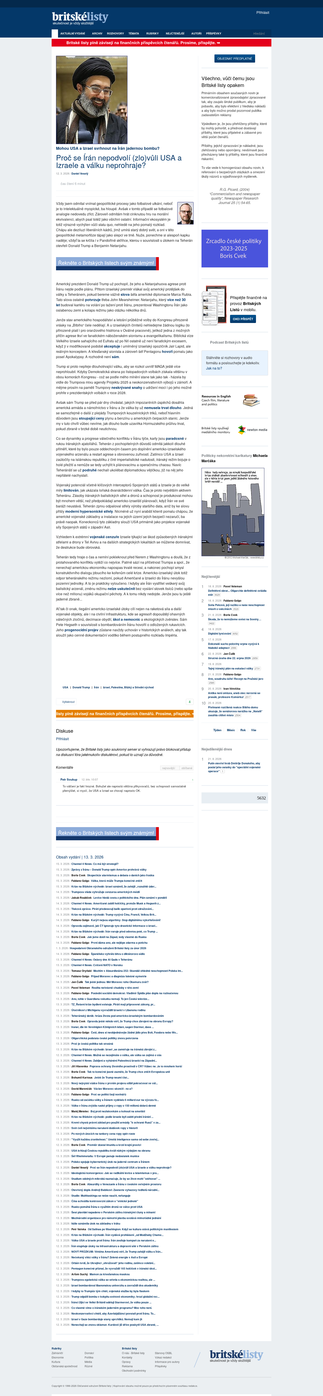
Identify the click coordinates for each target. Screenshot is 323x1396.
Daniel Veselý (79, 173)
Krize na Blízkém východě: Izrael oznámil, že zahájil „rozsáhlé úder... (113, 886)
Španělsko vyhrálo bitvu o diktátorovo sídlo (118, 954)
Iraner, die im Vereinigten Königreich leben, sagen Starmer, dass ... (112, 1027)
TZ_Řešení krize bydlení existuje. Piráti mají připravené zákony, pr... (113, 1004)
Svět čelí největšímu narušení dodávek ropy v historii (104, 1128)
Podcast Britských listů (229, 342)
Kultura (56, 1362)
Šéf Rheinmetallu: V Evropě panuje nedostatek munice (105, 1156)
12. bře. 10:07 (90, 779)
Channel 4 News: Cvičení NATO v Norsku (97, 965)
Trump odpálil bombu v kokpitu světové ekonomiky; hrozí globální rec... (115, 1297)
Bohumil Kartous (82, 1077)
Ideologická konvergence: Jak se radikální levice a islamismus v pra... (115, 1173)
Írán (96, 687)
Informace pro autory (167, 1362)
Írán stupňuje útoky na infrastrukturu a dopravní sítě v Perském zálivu (114, 1246)
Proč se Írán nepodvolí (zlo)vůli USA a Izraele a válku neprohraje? (130, 1167)
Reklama (127, 1366)
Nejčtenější (210, 576)
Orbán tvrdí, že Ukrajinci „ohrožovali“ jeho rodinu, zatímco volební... (113, 1263)
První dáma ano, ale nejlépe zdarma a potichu (119, 943)
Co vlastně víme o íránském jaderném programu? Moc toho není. (111, 1308)
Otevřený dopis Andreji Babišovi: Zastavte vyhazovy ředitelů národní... (115, 1190)
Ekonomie (58, 1357)
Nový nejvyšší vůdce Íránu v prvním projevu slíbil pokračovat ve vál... (114, 1083)
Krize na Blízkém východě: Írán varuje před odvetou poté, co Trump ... (114, 931)
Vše (253, 730)
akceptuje (112, 346)
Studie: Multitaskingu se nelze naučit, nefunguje (101, 1196)
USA (65, 687)
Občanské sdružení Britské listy (94, 1385)
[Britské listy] (107, 264)
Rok (243, 730)
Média (88, 1362)
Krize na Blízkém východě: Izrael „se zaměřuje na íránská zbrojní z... (113, 1049)
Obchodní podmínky (134, 1370)
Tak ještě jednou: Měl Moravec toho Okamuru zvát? (117, 982)
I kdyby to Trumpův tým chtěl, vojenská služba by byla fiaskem (110, 1291)
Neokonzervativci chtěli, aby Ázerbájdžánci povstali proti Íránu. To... (113, 1313)
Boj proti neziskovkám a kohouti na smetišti (118, 1111)
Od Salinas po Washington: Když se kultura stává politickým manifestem (133, 1229)
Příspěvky (213, 33)
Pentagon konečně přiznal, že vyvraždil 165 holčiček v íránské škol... (114, 1268)
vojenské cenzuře (104, 536)
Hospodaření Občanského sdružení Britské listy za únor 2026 (108, 948)
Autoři (196, 33)
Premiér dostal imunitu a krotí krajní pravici (114, 1145)
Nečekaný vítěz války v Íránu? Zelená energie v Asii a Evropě (109, 1257)
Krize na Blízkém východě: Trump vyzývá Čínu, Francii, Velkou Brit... (113, 914)
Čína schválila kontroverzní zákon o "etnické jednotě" (104, 1201)
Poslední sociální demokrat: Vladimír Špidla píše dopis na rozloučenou (134, 993)
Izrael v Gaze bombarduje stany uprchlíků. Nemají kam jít (106, 1319)
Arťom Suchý (79, 1274)
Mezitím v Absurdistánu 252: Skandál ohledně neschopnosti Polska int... (138, 971)
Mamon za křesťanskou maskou (110, 1274)
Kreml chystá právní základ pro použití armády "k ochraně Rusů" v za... (115, 1122)
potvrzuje (93, 299)
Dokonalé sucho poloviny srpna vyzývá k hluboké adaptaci (233, 646)
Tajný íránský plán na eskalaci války (234, 668)
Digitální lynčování (223, 633)
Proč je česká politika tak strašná (92, 1044)
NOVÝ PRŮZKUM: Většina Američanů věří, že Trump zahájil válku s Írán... (116, 1252)
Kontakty (127, 1357)
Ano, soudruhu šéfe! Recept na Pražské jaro (235, 680)
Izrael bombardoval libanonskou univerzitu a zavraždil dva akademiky (114, 1285)
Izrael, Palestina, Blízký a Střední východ (128, 687)
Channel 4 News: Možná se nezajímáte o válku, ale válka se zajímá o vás (116, 1055)
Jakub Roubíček (81, 898)
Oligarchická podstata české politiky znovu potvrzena (104, 1038)
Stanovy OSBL (163, 1353)
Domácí (89, 1353)
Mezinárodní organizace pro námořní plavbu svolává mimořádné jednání (116, 1218)
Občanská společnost (64, 1366)
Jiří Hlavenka (79, 1066)
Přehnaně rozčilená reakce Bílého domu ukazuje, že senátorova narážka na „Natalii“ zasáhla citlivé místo (235, 711)
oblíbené (186, 768)
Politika (89, 1357)
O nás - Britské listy (133, 1353)
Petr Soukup (68, 779)
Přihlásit (262, 12)
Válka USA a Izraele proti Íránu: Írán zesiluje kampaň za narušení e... (113, 1240)
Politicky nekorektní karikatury (234, 458)
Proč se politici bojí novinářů (108, 1094)
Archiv (97, 33)
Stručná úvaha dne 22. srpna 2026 (233, 658)
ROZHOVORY (115, 33)
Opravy (126, 1362)
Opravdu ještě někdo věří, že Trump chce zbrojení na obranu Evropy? (130, 1021)
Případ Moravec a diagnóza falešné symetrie (119, 976)
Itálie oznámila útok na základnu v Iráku (95, 1223)
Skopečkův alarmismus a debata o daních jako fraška (120, 875)
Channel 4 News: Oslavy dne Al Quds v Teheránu (101, 959)
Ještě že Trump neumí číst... (111, 1077)
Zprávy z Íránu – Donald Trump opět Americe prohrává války (109, 869)
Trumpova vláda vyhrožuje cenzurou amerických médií (105, 892)
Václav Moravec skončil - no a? (113, 1089)
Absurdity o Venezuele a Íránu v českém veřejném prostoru (124, 1184)
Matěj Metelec (80, 1111)
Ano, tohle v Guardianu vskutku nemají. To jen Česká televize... (110, 999)
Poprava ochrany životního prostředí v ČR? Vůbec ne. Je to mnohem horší (136, 1066)
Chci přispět (243, 319)
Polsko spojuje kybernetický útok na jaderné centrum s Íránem (110, 1162)
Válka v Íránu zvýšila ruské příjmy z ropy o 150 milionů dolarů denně (113, 1105)
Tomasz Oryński (81, 971)
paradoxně (175, 438)
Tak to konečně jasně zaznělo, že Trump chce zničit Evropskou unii (128, 1072)
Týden (217, 730)
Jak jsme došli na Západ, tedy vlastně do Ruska (117, 937)
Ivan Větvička (231, 689)
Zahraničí (57, 1353)
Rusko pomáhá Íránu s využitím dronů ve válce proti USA (107, 1207)
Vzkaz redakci (163, 1357)
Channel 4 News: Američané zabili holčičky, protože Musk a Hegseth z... (116, 903)
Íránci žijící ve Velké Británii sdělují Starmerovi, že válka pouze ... (111, 1302)
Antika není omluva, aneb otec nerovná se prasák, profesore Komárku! (234, 695)
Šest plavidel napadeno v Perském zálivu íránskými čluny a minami (113, 1212)
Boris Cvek (78, 875)
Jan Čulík (77, 982)
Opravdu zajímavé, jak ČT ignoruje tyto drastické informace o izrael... (114, 926)
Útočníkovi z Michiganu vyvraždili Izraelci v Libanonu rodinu (108, 1010)
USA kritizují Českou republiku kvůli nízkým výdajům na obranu (110, 1151)
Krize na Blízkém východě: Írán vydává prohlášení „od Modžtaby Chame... (117, 1235)
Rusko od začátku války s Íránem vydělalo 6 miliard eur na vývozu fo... (115, 1100)
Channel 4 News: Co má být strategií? (94, 864)
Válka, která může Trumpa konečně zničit (116, 881)
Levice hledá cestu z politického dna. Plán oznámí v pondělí (130, 898)
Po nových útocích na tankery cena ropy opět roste (103, 1134)
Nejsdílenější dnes (216, 749)
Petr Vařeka (78, 1229)
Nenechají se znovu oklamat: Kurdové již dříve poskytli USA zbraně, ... (115, 1325)
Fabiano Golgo (80, 881)
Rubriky (152, 33)
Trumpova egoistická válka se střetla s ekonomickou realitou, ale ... (113, 1280)
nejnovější (169, 768)
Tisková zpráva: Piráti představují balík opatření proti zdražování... (112, 909)
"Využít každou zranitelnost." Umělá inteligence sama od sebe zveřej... (115, 1139)
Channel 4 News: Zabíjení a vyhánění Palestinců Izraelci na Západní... (114, 1060)
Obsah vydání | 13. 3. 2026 (79, 857)
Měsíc (231, 730)
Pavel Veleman (80, 988)
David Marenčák (81, 1089)
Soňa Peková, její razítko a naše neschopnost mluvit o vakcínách (236, 607)
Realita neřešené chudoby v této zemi (115, 988)
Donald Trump (81, 687)
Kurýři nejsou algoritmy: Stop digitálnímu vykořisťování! (126, 920)
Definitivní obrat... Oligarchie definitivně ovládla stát (237, 593)
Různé (89, 1366)
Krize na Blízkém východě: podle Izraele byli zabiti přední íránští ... (112, 1117)
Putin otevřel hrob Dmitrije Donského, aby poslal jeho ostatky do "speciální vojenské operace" (234, 767)
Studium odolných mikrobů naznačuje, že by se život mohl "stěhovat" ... (115, 1179)
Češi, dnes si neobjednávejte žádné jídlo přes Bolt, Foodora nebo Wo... (134, 1032)
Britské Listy (236, 1356)
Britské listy (82, 19)
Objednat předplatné (234, 58)
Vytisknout (68, 701)
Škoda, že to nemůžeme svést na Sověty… (234, 621)
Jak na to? (214, 368)
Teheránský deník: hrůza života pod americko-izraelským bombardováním (117, 1016)
